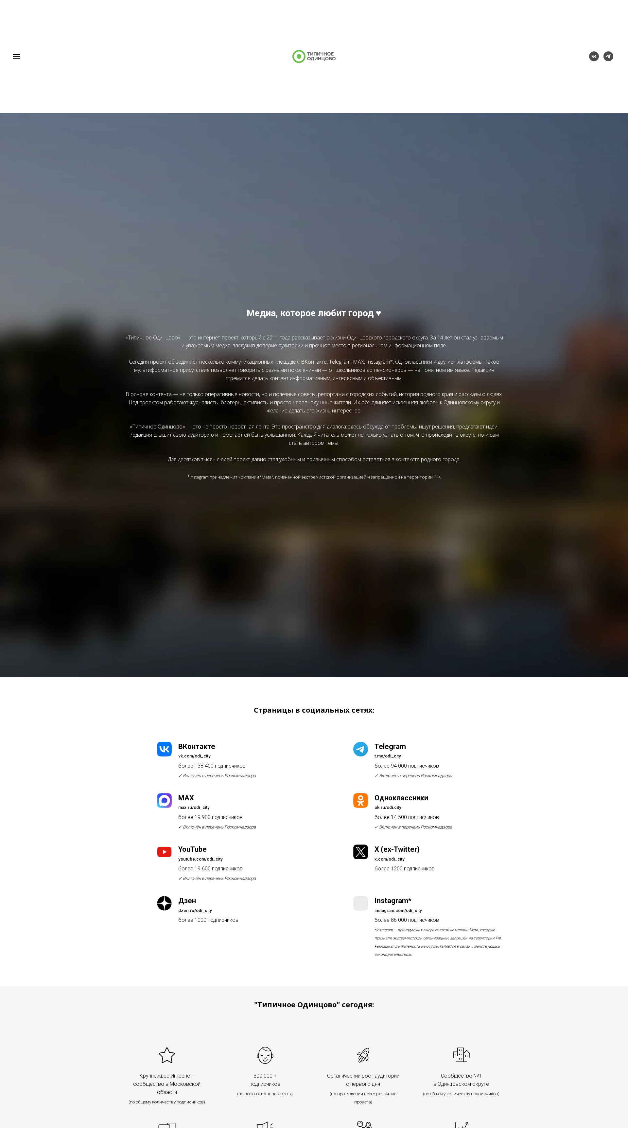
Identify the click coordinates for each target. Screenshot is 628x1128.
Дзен (187, 901)
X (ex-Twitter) (397, 849)
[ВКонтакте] (594, 59)
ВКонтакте (196, 746)
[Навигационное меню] (16, 56)
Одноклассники (401, 798)
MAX (186, 798)
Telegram (390, 746)
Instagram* (393, 901)
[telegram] (608, 59)
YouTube (192, 849)
